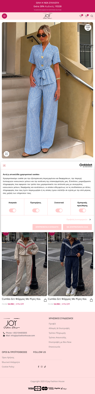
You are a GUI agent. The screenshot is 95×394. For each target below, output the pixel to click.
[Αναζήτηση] (91, 16)
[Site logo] (47, 15)
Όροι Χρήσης (8, 357)
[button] (4, 90)
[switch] (35, 210)
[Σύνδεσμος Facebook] (38, 367)
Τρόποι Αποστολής (57, 337)
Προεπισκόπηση (45, 300)
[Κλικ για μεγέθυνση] (6, 154)
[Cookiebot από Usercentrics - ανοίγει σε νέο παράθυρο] (81, 165)
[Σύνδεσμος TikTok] (45, 367)
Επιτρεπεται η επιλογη (47, 227)
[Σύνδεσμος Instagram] (41, 367)
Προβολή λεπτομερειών (77, 219)
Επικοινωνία (54, 346)
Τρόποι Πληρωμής (57, 333)
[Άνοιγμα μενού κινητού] (4, 16)
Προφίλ (52, 323)
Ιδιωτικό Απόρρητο (11, 362)
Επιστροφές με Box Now (60, 342)
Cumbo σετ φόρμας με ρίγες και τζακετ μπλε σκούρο (67, 300)
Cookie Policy (8, 366)
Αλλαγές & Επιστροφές (59, 328)
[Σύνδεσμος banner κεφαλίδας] (47, 6)
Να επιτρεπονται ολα (77, 227)
